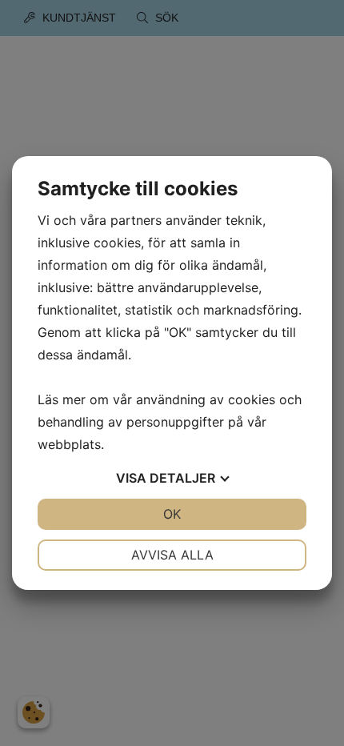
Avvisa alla (172, 555)
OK (172, 514)
